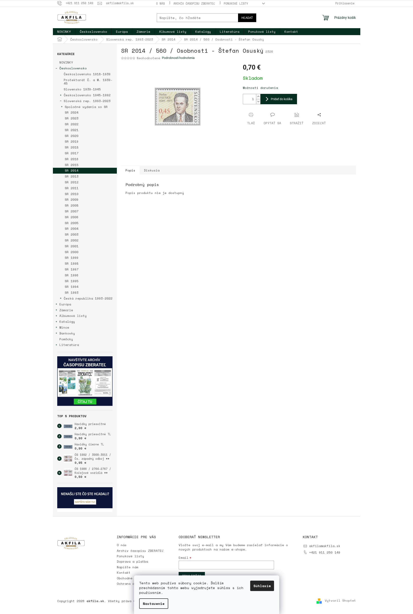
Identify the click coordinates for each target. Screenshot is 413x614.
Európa (65, 304)
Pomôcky (66, 339)
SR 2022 (71, 124)
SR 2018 (71, 147)
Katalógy (67, 321)
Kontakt (124, 572)
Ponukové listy (236, 3)
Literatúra (69, 344)
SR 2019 (71, 141)
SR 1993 (71, 292)
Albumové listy (73, 315)
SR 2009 (71, 199)
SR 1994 (71, 286)
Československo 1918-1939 (87, 74)
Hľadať (247, 18)
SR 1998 (71, 263)
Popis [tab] (130, 170)
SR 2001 (71, 246)
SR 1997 (71, 269)
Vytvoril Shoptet (340, 600)
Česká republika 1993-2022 (88, 298)
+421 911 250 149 (324, 552)
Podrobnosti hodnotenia (178, 58)
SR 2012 (71, 182)
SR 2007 (71, 211)
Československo (73, 68)
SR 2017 (71, 153)
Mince (64, 327)
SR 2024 (71, 112)
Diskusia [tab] (152, 170)
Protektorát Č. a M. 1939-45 (88, 82)
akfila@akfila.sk (324, 546)
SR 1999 (71, 257)
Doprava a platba (132, 561)
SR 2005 (71, 223)
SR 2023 (71, 118)
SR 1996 (71, 275)
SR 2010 (71, 194)
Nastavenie (154, 603)
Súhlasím (262, 585)
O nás (160, 3)
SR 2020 (71, 136)
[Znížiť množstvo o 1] (258, 101)
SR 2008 (71, 205)
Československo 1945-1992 (87, 95)
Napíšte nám (127, 567)
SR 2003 (71, 234)
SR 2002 (71, 240)
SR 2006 (71, 217)
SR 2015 (71, 165)
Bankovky (67, 333)
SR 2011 (71, 188)
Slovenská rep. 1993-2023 (87, 101)
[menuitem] (64, 31)
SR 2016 (71, 159)
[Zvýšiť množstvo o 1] (258, 96)
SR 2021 (71, 130)
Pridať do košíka (281, 99)
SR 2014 (71, 170)
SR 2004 (71, 228)
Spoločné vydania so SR (86, 106)
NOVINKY (66, 62)
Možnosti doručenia (260, 88)
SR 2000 (71, 252)
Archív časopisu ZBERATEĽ (194, 3)
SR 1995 (71, 281)
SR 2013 (71, 176)
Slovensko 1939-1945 (82, 89)
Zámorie (66, 310)
